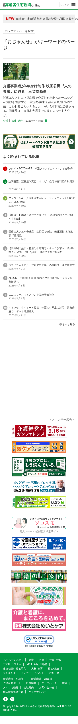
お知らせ (54, 673)
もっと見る (68, 324)
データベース (49, 683)
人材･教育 (37, 668)
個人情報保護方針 (13, 691)
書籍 (64, 683)
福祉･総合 (17, 120)
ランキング (9, 673)
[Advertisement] (39, 377)
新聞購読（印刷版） (14, 678)
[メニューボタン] (73, 4)
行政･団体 (55, 659)
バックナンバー (37, 691)
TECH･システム (12, 664)
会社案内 (29, 687)
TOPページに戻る (13, 659)
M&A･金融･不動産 (37, 664)
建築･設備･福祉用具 (14, 668)
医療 (41, 659)
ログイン (64, 4)
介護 (5, 120)
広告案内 (31, 683)
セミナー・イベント (32, 673)
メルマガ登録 (10, 687)
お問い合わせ (46, 687)
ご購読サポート (12, 683)
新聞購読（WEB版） (43, 678)
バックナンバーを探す (19, 31)
